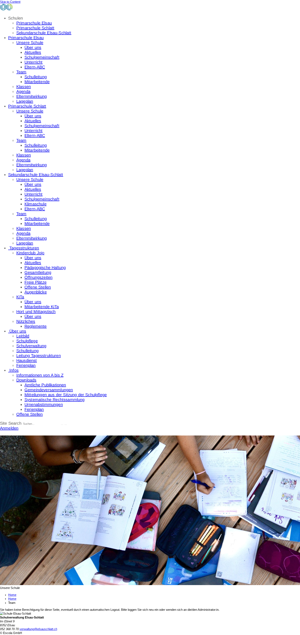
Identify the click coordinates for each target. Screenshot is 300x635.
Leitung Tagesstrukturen (38, 355)
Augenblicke (35, 292)
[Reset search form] (65, 424)
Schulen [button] (15, 18)
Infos (13, 370)
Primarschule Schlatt (35, 28)
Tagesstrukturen (23, 248)
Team (21, 72)
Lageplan (24, 101)
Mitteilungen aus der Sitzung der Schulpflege (65, 394)
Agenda (23, 91)
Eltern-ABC (34, 67)
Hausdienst (26, 360)
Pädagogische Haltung (45, 267)
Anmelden (9, 428)
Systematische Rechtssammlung (54, 399)
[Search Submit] (62, 424)
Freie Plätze (35, 282)
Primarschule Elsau (34, 23)
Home (12, 598)
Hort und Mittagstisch (36, 311)
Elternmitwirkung (31, 96)
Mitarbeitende (37, 81)
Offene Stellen (37, 287)
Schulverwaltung (31, 346)
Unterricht (33, 62)
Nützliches (25, 321)
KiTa (20, 297)
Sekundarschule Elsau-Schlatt (43, 33)
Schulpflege (27, 341)
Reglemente (35, 326)
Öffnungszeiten (38, 277)
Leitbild (22, 336)
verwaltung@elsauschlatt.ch (38, 629)
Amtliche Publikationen (45, 385)
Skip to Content (10, 1)
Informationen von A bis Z (39, 375)
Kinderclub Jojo (30, 253)
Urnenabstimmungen (43, 404)
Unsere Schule (29, 42)
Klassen (23, 86)
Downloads (26, 380)
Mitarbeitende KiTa (41, 306)
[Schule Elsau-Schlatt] (28, 9)
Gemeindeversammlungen (48, 390)
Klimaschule (35, 204)
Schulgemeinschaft (41, 57)
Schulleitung (35, 77)
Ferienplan (26, 365)
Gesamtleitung (37, 272)
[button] (1, 434)
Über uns (32, 47)
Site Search (10, 423)
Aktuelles (32, 52)
